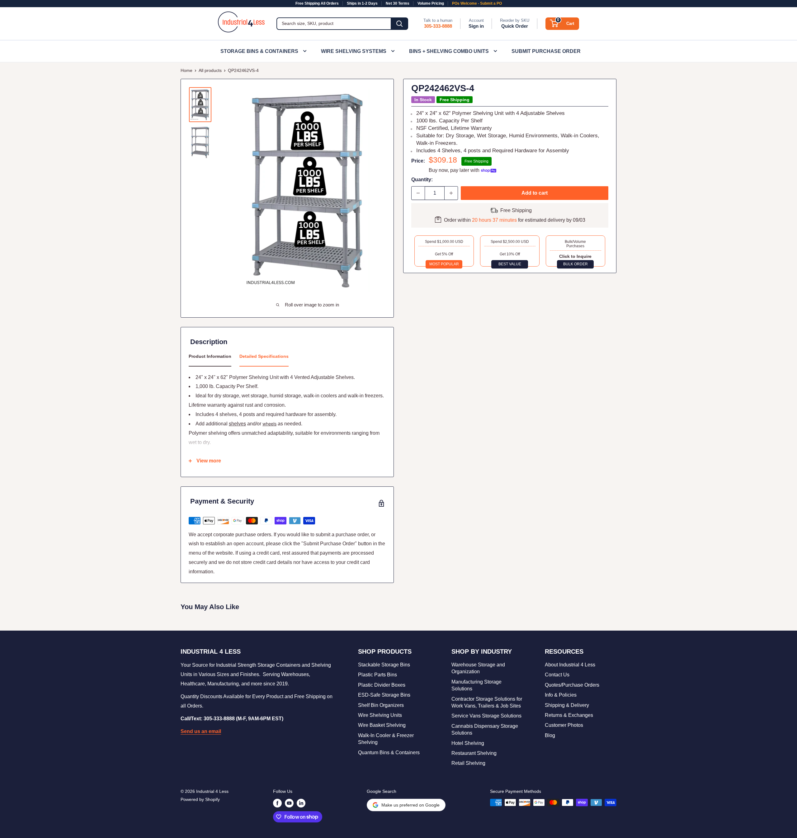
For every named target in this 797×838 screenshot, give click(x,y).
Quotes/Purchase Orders (572, 685)
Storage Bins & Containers (259, 51)
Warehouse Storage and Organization (478, 668)
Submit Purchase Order (546, 51)
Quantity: (422, 179)
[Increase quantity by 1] (451, 193)
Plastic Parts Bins (377, 674)
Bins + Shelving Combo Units (449, 51)
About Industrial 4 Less (570, 664)
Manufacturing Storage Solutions (476, 685)
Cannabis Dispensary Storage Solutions (484, 729)
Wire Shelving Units (380, 715)
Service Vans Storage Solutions (486, 715)
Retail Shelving (468, 763)
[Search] (399, 23)
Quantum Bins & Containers (389, 752)
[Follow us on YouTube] (289, 803)
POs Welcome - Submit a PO (477, 3)
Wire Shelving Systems (353, 51)
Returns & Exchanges (569, 715)
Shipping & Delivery (567, 705)
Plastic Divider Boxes (381, 685)
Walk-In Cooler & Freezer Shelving (386, 739)
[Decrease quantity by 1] (418, 193)
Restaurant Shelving (474, 753)
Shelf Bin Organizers (381, 705)
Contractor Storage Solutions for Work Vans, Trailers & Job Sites (486, 702)
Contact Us (557, 674)
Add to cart (534, 193)
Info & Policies (561, 695)
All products (210, 70)
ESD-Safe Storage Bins (384, 695)
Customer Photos (564, 725)
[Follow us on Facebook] (277, 803)
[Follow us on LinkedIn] (301, 803)
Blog (550, 735)
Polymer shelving (208, 433)
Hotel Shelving (467, 743)
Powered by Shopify (200, 799)
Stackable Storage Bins (384, 664)
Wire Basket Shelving (382, 725)
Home (186, 70)
